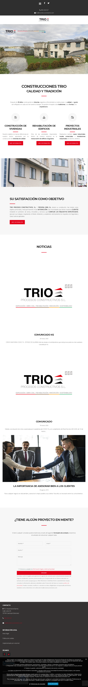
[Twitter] (48, 3)
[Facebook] (44, 3)
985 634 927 (8, 618)
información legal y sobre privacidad (43, 569)
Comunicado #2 (44, 334)
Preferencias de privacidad (38, 684)
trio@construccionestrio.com (13, 623)
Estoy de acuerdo (53, 683)
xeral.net (17, 643)
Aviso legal (6, 633)
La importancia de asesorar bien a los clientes (44, 486)
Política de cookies (8, 638)
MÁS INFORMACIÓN (15, 143)
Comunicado (44, 421)
